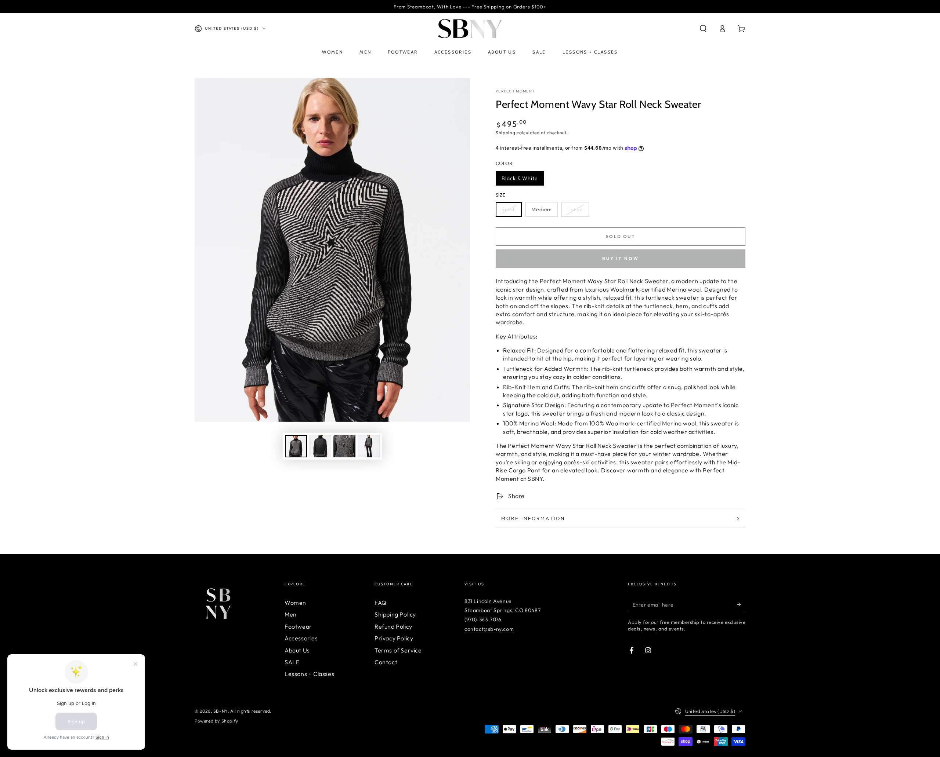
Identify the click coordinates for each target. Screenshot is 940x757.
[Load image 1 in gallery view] (296, 446)
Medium (541, 209)
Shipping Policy (395, 614)
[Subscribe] (741, 605)
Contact (386, 662)
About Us (297, 650)
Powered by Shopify (216, 721)
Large (575, 209)
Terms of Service (398, 650)
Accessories (301, 638)
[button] (703, 29)
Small (509, 209)
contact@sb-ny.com (489, 629)
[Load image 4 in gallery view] (369, 446)
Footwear (298, 626)
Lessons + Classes (309, 673)
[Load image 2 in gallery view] (320, 446)
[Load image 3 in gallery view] (344, 446)
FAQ (381, 602)
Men (291, 614)
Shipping (506, 132)
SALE (292, 662)
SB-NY (220, 711)
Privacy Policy (394, 638)
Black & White (520, 178)
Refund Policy (393, 626)
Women (295, 602)
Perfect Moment (515, 91)
